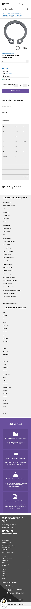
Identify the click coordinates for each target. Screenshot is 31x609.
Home (3, 13)
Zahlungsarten (5, 560)
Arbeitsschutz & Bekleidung (8, 552)
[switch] (3, 606)
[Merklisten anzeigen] (19, 4)
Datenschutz (4, 577)
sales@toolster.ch (9, 534)
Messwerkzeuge (5, 544)
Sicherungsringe (18, 15)
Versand (3, 562)
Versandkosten (8, 73)
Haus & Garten (5, 551)
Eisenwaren (7, 13)
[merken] (14, 85)
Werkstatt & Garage (6, 547)
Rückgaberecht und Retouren (8, 558)
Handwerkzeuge (5, 540)
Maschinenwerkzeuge (6, 542)
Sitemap (3, 578)
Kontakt (3, 571)
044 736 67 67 (8, 531)
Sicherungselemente (15, 13)
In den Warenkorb (16, 90)
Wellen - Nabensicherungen (8, 15)
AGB (3, 575)
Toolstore (4, 565)
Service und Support (6, 564)
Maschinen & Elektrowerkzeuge (9, 545)
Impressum (4, 573)
